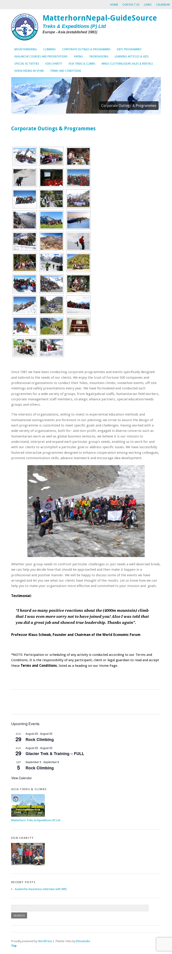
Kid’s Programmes (129, 49)
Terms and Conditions (65, 70)
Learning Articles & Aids (132, 56)
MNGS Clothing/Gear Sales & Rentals (127, 63)
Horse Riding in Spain (29, 70)
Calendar (163, 4)
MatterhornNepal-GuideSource (100, 18)
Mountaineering (25, 49)
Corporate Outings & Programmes (86, 49)
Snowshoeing (98, 56)
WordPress (45, 941)
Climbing (49, 49)
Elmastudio (83, 941)
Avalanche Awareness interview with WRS (41, 889)
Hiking (78, 56)
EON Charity (53, 63)
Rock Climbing (40, 739)
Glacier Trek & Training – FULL (55, 753)
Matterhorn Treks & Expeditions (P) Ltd (35, 820)
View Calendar (21, 778)
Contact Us (131, 4)
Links (148, 4)
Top (14, 945)
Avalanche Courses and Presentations (41, 56)
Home (114, 4)
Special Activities (26, 63)
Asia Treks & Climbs (82, 63)
